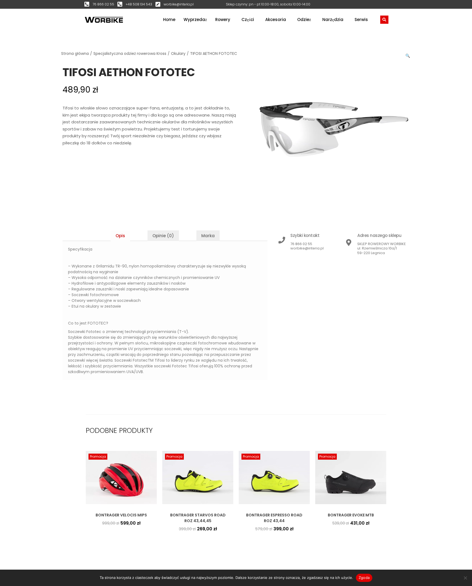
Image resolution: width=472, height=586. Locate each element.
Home (169, 19)
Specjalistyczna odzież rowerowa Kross (129, 53)
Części (247, 19)
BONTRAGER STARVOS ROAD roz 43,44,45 (198, 517)
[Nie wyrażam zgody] (465, 578)
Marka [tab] (208, 236)
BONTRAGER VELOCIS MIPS (121, 515)
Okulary (178, 53)
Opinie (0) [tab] (163, 236)
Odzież (304, 19)
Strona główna (75, 53)
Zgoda (364, 577)
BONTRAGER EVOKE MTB (351, 515)
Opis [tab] (120, 236)
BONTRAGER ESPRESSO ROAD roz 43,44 (274, 517)
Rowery (222, 19)
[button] (408, 54)
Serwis (361, 19)
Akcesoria (275, 19)
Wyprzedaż (195, 19)
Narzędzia (332, 19)
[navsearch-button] (384, 20)
